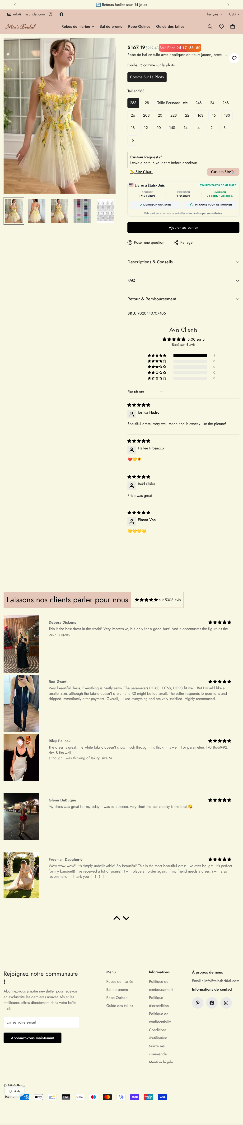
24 (212, 102)
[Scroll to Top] (233, 1099)
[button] (232, 26)
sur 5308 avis (170, 600)
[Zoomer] (105, 48)
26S (225, 102)
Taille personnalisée (172, 102)
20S (146, 115)
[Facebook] (61, 14)
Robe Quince (139, 26)
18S (227, 115)
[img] (138, 405)
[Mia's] (21, 26)
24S (198, 102)
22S (173, 115)
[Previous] (14, 4)
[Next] (228, 4)
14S (172, 127)
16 (214, 115)
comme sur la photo (147, 77)
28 (147, 102)
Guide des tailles (170, 26)
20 (160, 115)
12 (146, 127)
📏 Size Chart (141, 172)
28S (133, 102)
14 (185, 127)
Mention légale (161, 1062)
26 (133, 115)
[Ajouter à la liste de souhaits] (234, 58)
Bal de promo (111, 26)
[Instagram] (50, 14)
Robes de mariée (75, 26)
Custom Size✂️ (223, 172)
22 (187, 115)
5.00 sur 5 (196, 339)
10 (159, 127)
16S (200, 115)
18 (133, 127)
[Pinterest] (197, 1003)
